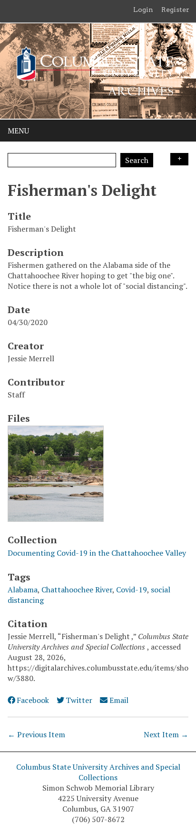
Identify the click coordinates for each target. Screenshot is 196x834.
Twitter (79, 700)
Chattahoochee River (76, 589)
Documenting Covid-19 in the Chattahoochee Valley (97, 553)
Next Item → (166, 734)
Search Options (179, 159)
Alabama (23, 589)
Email (118, 700)
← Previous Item (36, 734)
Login (143, 9)
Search (136, 160)
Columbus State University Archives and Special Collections (98, 772)
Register (175, 9)
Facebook (33, 700)
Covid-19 (131, 589)
